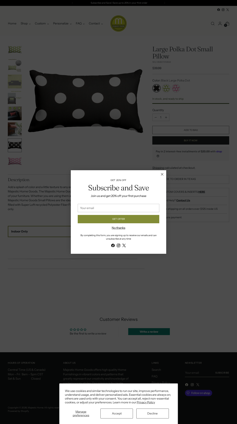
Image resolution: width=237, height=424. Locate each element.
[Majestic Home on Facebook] (113, 246)
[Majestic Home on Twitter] (124, 246)
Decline (152, 413)
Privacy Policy (146, 402)
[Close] (162, 174)
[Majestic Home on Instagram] (118, 246)
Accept (117, 413)
